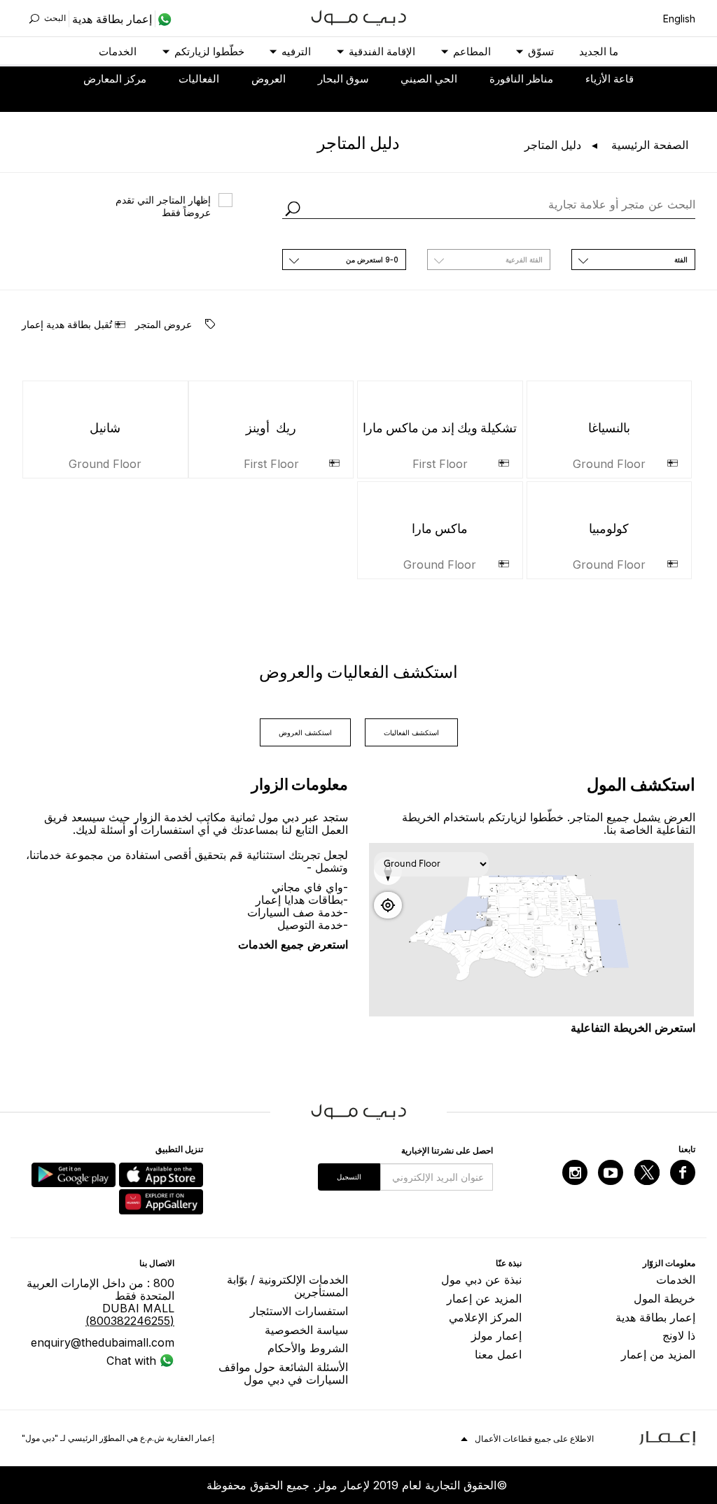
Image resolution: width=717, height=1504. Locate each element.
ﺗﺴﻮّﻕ (541, 51)
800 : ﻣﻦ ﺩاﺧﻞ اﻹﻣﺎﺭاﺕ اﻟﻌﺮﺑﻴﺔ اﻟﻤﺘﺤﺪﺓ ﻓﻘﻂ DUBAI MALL (100, 1302)
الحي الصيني (429, 78)
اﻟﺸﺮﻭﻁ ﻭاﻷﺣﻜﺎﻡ (307, 1348)
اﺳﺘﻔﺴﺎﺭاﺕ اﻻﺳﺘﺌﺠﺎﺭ (299, 1311)
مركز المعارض (114, 78)
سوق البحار (343, 78)
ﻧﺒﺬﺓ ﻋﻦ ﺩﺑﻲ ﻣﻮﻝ (481, 1279)
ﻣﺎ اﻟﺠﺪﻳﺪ (598, 51)
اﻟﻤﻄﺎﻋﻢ (472, 51)
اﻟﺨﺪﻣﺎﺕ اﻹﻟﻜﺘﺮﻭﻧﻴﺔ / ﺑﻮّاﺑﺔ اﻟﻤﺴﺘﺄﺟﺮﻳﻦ (287, 1285)
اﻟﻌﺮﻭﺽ (268, 78)
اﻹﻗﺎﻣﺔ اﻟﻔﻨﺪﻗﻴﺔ (382, 51)
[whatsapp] (163, 18)
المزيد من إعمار (658, 1354)
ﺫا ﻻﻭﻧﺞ (678, 1335)
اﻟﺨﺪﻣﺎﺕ (118, 51)
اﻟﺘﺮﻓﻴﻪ (296, 51)
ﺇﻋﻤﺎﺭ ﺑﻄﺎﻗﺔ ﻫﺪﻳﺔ (655, 1317)
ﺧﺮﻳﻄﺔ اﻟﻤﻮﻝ (664, 1298)
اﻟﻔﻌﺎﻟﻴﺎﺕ (199, 78)
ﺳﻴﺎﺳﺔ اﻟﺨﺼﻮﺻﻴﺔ (306, 1330)
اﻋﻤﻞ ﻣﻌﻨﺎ (498, 1354)
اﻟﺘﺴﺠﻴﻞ (349, 1176)
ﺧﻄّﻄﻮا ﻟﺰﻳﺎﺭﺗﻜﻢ (209, 51)
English (679, 18)
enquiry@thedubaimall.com (102, 1342)
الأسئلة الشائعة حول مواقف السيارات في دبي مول (283, 1373)
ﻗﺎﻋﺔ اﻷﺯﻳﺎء (609, 78)
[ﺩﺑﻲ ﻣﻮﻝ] (359, 16)
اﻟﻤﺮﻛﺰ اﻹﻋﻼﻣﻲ (485, 1317)
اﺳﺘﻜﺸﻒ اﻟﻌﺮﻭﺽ (305, 732)
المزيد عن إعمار (484, 1298)
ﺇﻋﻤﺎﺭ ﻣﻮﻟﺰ (496, 1335)
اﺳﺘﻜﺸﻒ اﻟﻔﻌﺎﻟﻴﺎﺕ (411, 732)
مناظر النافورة (521, 78)
